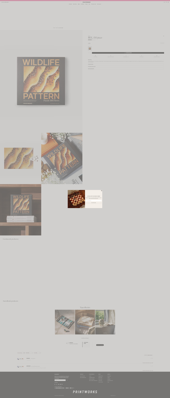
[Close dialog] (101, 190)
